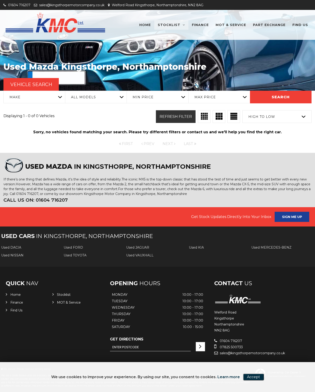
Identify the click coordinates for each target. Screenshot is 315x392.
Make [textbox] (15, 97)
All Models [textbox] (83, 97)
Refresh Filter (176, 116)
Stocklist (169, 25)
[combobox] (34, 97)
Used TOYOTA (75, 255)
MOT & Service (231, 25)
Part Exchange (269, 25)
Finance (200, 25)
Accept (253, 377)
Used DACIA (11, 247)
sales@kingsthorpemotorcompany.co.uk (71, 5)
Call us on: (35, 200)
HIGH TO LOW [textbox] (261, 117)
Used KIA (196, 247)
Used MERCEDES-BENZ (271, 247)
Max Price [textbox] (205, 97)
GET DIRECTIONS (126, 339)
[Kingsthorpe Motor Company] (55, 23)
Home (145, 25)
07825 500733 (231, 347)
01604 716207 (18, 5)
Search (281, 97)
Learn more (228, 377)
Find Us (300, 25)
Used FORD (73, 247)
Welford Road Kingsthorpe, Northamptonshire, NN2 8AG (157, 5)
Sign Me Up (292, 217)
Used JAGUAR (137, 247)
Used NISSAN (12, 255)
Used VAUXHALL (140, 255)
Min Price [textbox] (143, 97)
